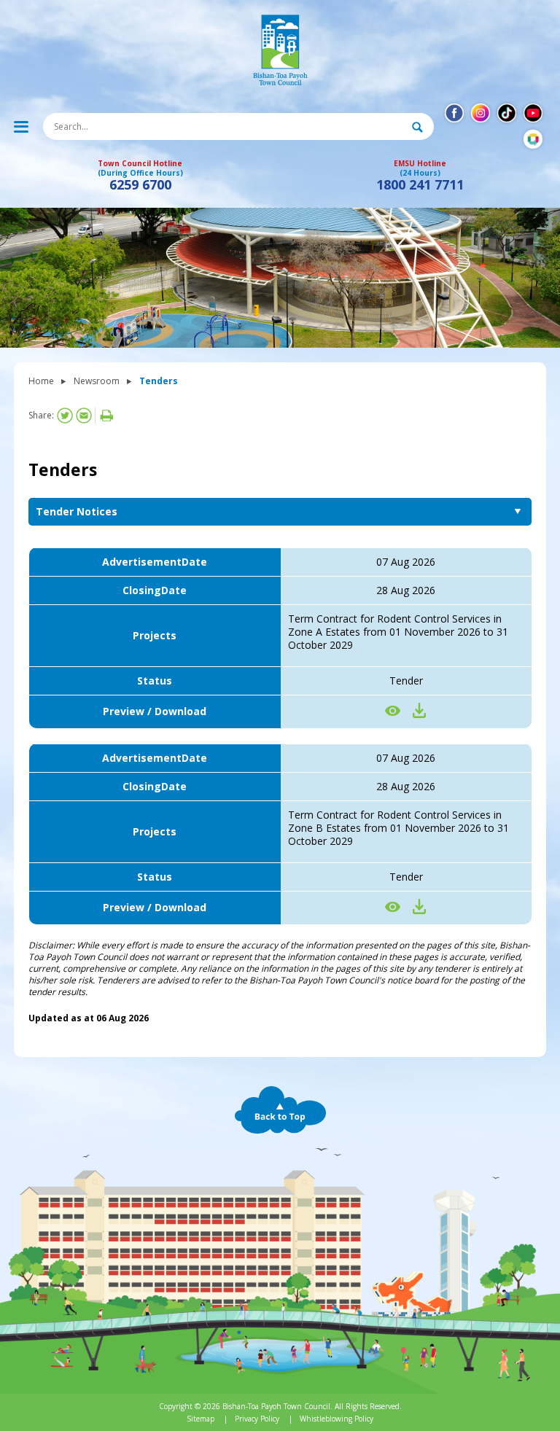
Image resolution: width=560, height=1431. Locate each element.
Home (41, 381)
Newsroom (97, 381)
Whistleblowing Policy (336, 1419)
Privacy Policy (257, 1419)
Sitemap (200, 1419)
